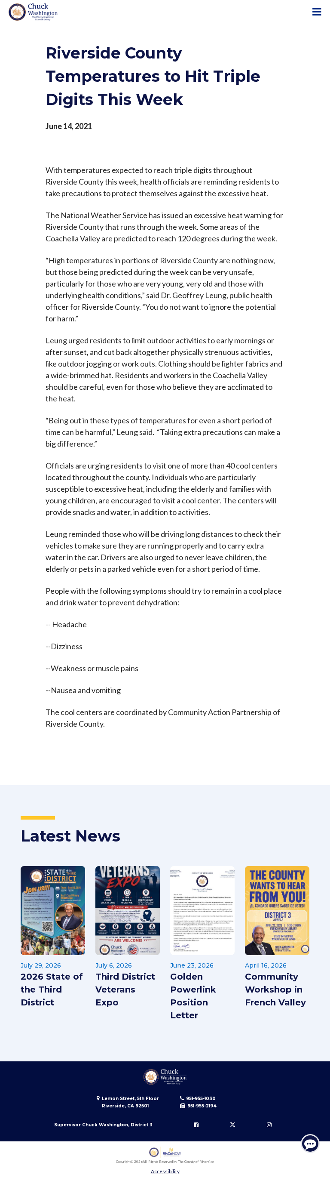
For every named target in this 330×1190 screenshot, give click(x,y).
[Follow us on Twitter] (232, 1125)
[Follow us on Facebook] (196, 1125)
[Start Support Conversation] (310, 1143)
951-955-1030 (201, 1098)
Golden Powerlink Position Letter (193, 995)
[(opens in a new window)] (165, 1152)
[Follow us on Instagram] (269, 1125)
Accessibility (165, 1171)
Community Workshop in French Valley (275, 989)
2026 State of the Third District (52, 989)
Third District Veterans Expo (125, 989)
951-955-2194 (202, 1106)
